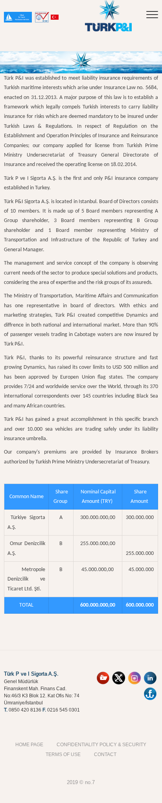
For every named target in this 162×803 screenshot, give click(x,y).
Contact (105, 754)
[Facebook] (150, 690)
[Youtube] (103, 674)
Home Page (29, 744)
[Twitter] (119, 674)
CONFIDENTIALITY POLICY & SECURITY (101, 744)
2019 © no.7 (81, 782)
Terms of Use (63, 754)
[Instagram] (134, 674)
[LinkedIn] (150, 674)
